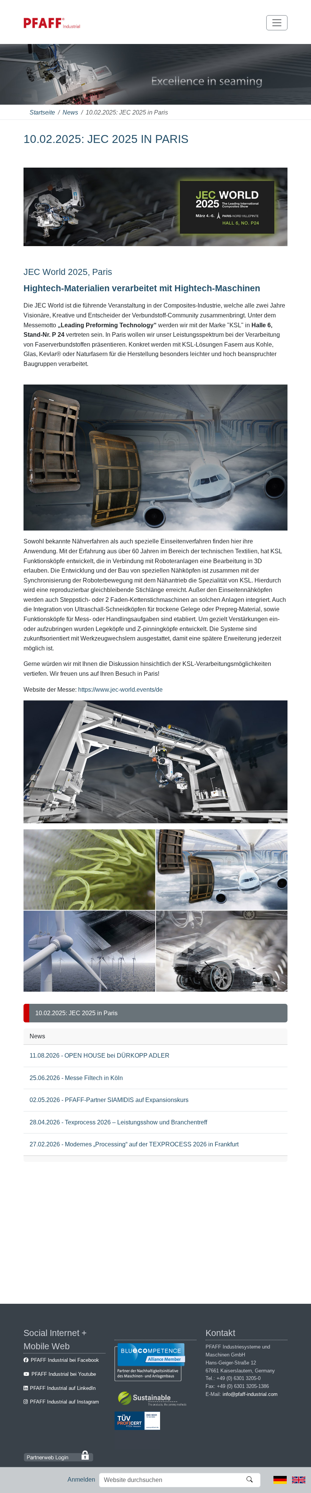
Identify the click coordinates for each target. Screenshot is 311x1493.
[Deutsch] (280, 1479)
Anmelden (81, 1479)
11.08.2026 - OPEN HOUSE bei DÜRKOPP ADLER (100, 1055)
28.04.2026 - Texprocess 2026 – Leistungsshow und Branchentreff (118, 1122)
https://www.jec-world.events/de (120, 689)
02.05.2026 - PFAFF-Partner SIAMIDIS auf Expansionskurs (109, 1100)
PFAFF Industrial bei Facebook (65, 1360)
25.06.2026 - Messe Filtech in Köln (76, 1078)
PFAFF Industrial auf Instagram (64, 1402)
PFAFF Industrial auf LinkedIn (63, 1388)
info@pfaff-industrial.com (250, 1394)
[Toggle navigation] (276, 22)
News (70, 112)
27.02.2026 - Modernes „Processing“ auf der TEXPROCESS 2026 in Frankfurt (134, 1144)
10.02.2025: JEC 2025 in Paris (76, 1013)
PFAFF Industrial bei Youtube (63, 1374)
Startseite (42, 112)
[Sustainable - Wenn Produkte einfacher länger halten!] (153, 1400)
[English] (298, 1479)
